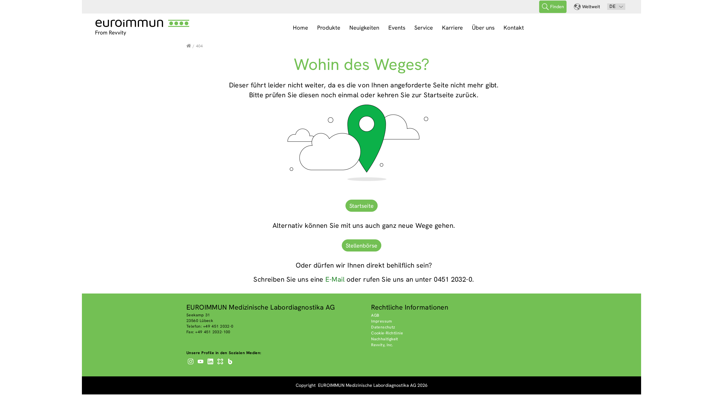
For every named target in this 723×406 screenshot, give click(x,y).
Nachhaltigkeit (384, 338)
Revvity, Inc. (382, 344)
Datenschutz (383, 327)
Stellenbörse (361, 245)
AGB (375, 315)
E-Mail (335, 279)
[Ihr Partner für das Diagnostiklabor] (188, 45)
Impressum (381, 321)
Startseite (361, 205)
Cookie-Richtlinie (387, 333)
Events (396, 27)
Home (300, 27)
